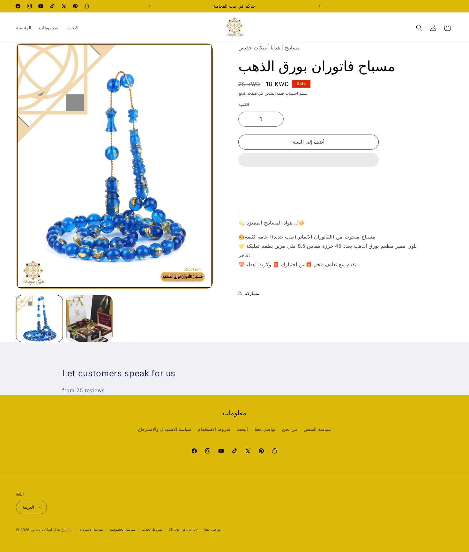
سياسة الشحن (317, 429)
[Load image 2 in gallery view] (89, 318)
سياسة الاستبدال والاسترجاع (164, 429)
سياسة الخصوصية (122, 529)
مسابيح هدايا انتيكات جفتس (51, 529)
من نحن (289, 429)
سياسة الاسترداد (91, 529)
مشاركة (252, 293)
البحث (242, 429)
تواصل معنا (265, 429)
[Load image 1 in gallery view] (39, 318)
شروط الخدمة (152, 529)
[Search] (419, 28)
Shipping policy (183, 529)
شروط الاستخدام (214, 429)
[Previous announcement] (149, 6)
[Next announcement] (320, 6)
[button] (308, 160)
